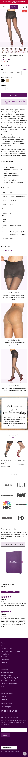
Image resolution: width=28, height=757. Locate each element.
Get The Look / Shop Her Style (9, 683)
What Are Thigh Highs (7, 672)
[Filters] (21, 592)
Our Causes (4, 699)
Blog (2, 686)
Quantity (3, 85)
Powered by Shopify (15, 751)
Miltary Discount (5, 654)
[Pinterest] (16, 711)
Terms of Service (5, 657)
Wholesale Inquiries (6, 707)
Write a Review (10, 592)
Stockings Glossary (6, 675)
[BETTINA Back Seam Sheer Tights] (7, 449)
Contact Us (4, 662)
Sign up (5, 735)
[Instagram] (7, 711)
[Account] (23, 6)
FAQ (2, 645)
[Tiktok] (13, 711)
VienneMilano (6, 65)
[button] (5, 60)
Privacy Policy (5, 659)
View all (14, 437)
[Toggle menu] (1, 6)
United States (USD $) (8, 747)
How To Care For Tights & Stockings (10, 651)
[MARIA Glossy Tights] (21, 449)
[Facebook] (5, 711)
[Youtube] (10, 711)
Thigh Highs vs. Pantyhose (8, 681)
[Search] (5, 6)
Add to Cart (14, 95)
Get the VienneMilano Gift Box (13, 544)
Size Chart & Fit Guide (7, 648)
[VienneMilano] (14, 7)
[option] (14, 28)
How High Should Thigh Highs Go (10, 678)
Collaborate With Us (6, 703)
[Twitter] (2, 711)
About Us (3, 696)
